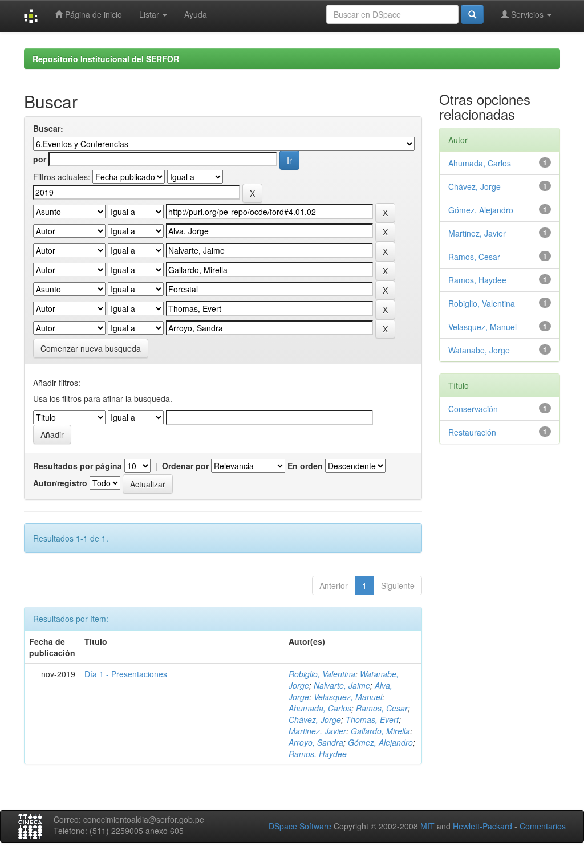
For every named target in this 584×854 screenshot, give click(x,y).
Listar (150, 14)
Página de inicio (92, 14)
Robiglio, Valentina (322, 674)
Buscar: (48, 128)
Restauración (472, 432)
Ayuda (195, 14)
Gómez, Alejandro (380, 742)
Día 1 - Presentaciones (125, 674)
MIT (427, 826)
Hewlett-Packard (482, 826)
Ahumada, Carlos (320, 708)
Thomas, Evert (372, 719)
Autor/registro (60, 483)
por (39, 159)
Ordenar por (185, 465)
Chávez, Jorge (315, 719)
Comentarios (543, 826)
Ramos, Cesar (382, 708)
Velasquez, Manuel (348, 696)
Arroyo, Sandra (316, 742)
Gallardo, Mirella (380, 731)
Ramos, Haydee (318, 753)
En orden (305, 465)
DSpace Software (300, 826)
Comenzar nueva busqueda (90, 348)
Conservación (473, 408)
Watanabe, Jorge (479, 350)
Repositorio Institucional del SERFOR (106, 58)
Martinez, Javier (317, 731)
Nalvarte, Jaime (342, 685)
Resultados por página (77, 465)
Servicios (527, 14)
